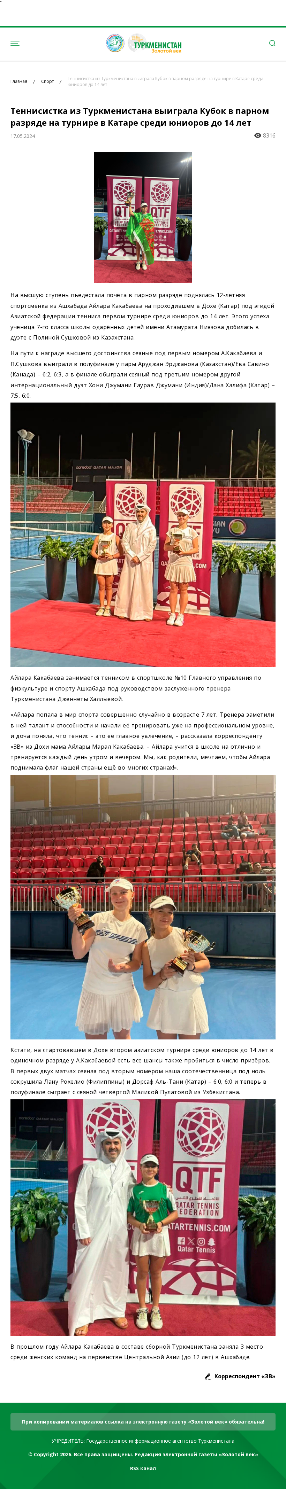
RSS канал (143, 1468)
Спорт (47, 81)
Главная (18, 81)
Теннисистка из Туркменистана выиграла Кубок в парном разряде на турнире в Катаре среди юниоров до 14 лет (165, 81)
